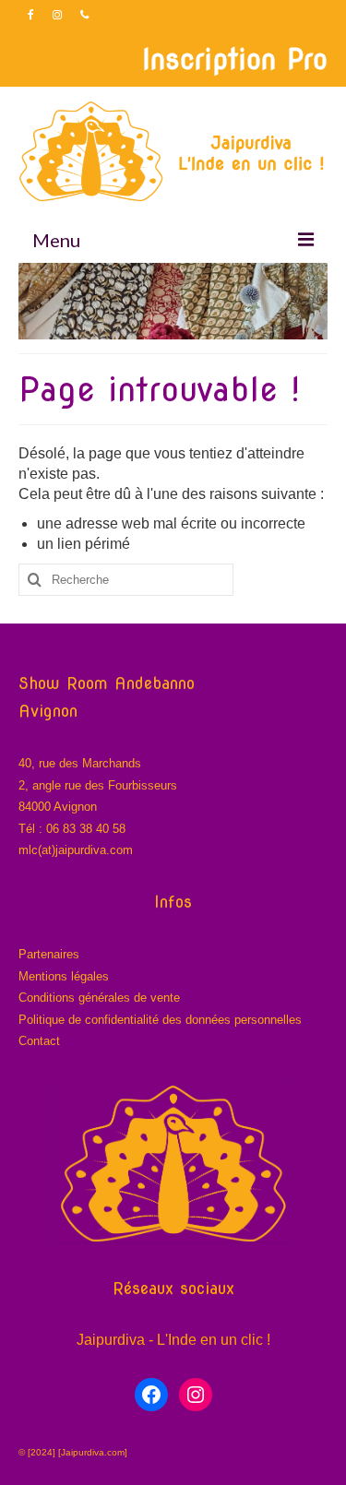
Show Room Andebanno (106, 683)
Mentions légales (63, 976)
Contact (39, 1041)
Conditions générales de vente (99, 997)
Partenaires (48, 954)
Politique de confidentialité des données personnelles (160, 1020)
